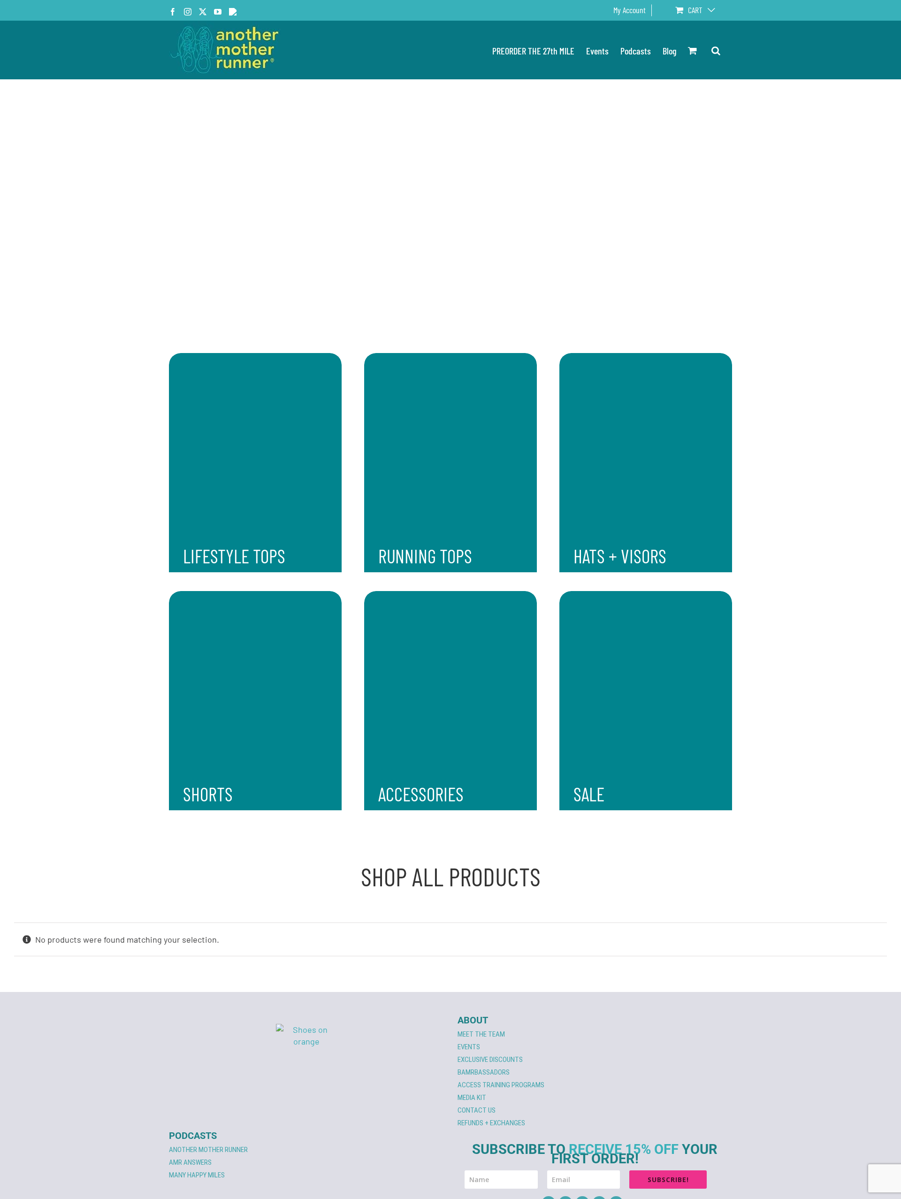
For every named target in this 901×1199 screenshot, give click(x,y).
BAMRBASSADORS (484, 1072)
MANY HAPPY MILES (197, 1175)
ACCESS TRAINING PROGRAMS (501, 1085)
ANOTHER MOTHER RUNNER (208, 1149)
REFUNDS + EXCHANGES (491, 1123)
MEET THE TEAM (481, 1034)
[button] (715, 50)
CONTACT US (477, 1110)
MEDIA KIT (472, 1097)
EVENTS (469, 1047)
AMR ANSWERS (190, 1162)
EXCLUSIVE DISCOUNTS (490, 1059)
